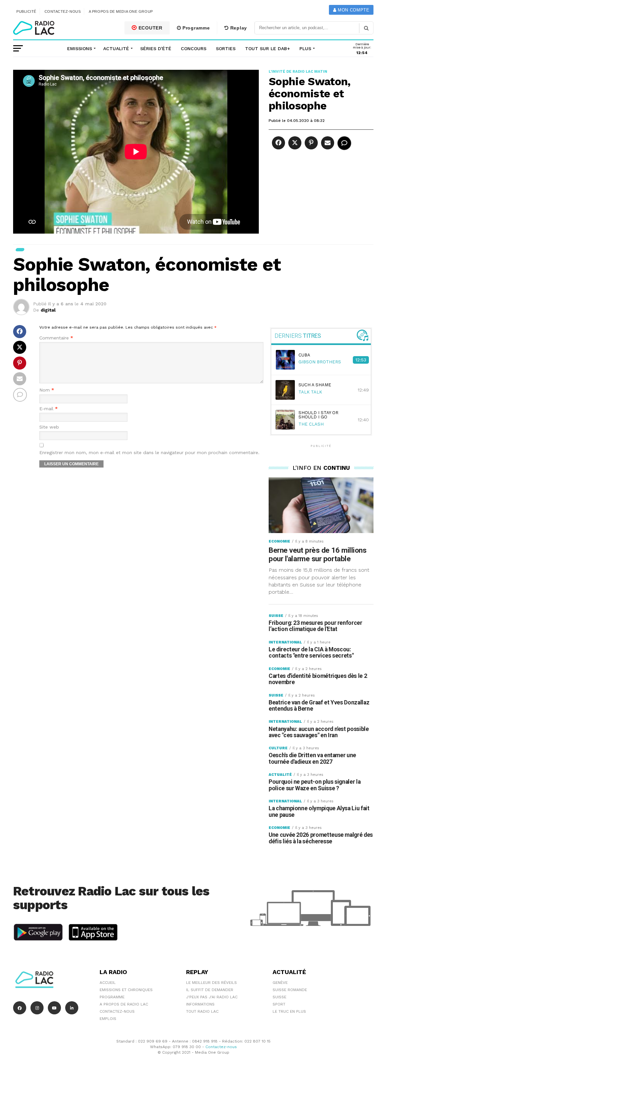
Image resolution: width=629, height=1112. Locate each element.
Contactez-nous (63, 11)
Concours (193, 48)
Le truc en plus (289, 1011)
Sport (279, 1004)
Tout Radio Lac (202, 1011)
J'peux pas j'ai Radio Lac (212, 997)
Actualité (116, 48)
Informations (200, 1004)
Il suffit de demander (209, 989)
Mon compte (352, 10)
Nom (46, 390)
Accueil (108, 982)
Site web (49, 427)
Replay (238, 27)
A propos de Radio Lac (124, 1004)
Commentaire (56, 338)
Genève (280, 982)
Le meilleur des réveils (211, 982)
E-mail (48, 408)
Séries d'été (155, 48)
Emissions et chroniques (126, 989)
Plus (305, 48)
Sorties (226, 48)
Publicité (26, 11)
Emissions (79, 48)
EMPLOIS (108, 1018)
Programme (195, 27)
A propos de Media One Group (121, 11)
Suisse (279, 997)
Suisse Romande (290, 989)
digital (48, 310)
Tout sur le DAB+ (267, 48)
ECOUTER (149, 27)
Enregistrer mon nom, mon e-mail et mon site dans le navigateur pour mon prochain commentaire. (149, 452)
